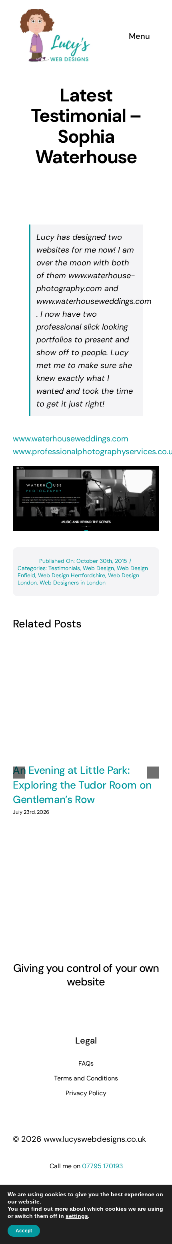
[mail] (115, 1005)
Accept (24, 1231)
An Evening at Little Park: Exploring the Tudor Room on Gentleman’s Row (82, 784)
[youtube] (71, 1005)
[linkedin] (86, 1005)
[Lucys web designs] (55, 11)
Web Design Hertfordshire (71, 575)
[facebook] (43, 1005)
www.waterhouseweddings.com (70, 438)
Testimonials (64, 568)
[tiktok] (100, 1005)
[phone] (129, 1005)
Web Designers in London (73, 582)
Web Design (98, 568)
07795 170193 (102, 1166)
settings (77, 1216)
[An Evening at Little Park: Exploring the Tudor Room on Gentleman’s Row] (86, 698)
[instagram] (57, 1005)
